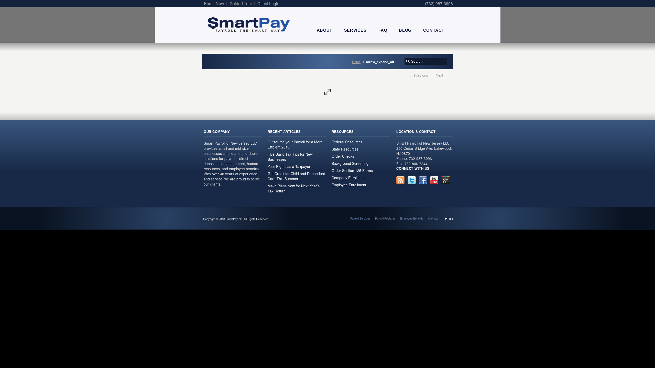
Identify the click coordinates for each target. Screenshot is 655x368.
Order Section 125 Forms (352, 170)
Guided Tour (241, 3)
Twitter (412, 180)
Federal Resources (347, 141)
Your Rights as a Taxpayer (289, 166)
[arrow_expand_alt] (327, 92)
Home (356, 62)
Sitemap (433, 218)
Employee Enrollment (349, 184)
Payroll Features (385, 218)
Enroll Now (214, 3)
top (451, 219)
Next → (442, 75)
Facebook (423, 180)
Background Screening (350, 163)
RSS (400, 180)
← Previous (418, 75)
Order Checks (343, 156)
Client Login (268, 3)
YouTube (434, 180)
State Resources (345, 149)
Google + (445, 180)
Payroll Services (360, 218)
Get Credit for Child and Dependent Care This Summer (296, 176)
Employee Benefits (411, 218)
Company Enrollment (349, 177)
